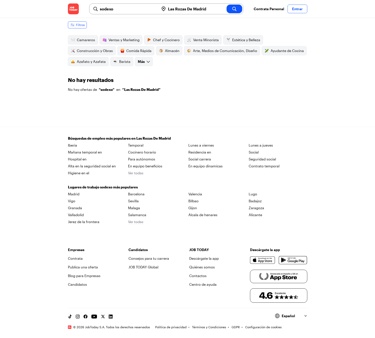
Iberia (72, 145)
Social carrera (199, 159)
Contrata (75, 258)
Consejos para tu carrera (148, 258)
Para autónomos (141, 159)
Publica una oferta (83, 267)
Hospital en (77, 159)
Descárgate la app (204, 258)
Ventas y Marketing (124, 40)
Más (141, 61)
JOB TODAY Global (143, 267)
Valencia (195, 194)
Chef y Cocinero (166, 40)
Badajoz (255, 201)
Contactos (198, 276)
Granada (75, 208)
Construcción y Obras (95, 51)
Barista (124, 61)
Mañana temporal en (85, 152)
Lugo (253, 194)
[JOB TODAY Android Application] (293, 260)
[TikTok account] (70, 316)
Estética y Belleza (246, 40)
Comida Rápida (138, 51)
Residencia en (199, 152)
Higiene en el (78, 173)
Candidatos (77, 284)
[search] (234, 9)
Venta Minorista (206, 40)
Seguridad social (262, 159)
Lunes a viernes (201, 145)
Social (254, 152)
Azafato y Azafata (91, 61)
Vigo (71, 201)
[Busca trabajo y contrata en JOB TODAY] (73, 8)
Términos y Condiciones (209, 327)
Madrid (73, 194)
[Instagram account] (78, 316)
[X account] (103, 316)
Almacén (172, 51)
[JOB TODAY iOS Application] (262, 260)
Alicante (255, 215)
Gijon (192, 208)
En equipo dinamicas (205, 166)
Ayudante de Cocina (287, 51)
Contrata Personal (269, 9)
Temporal (135, 145)
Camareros (86, 40)
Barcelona (136, 194)
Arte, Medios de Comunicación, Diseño (225, 51)
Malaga (134, 208)
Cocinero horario (142, 152)
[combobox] (128, 9)
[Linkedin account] (111, 316)
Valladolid (76, 215)
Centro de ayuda (203, 284)
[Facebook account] (85, 316)
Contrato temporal (264, 166)
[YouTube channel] (94, 316)
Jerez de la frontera (83, 222)
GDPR (236, 327)
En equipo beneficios (145, 166)
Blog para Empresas (84, 276)
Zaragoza (256, 208)
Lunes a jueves (261, 145)
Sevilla (133, 201)
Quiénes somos (202, 267)
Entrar (297, 9)
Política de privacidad (171, 327)
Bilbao (193, 201)
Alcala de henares (202, 215)
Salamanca (137, 215)
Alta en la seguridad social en (92, 166)
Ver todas (135, 173)
